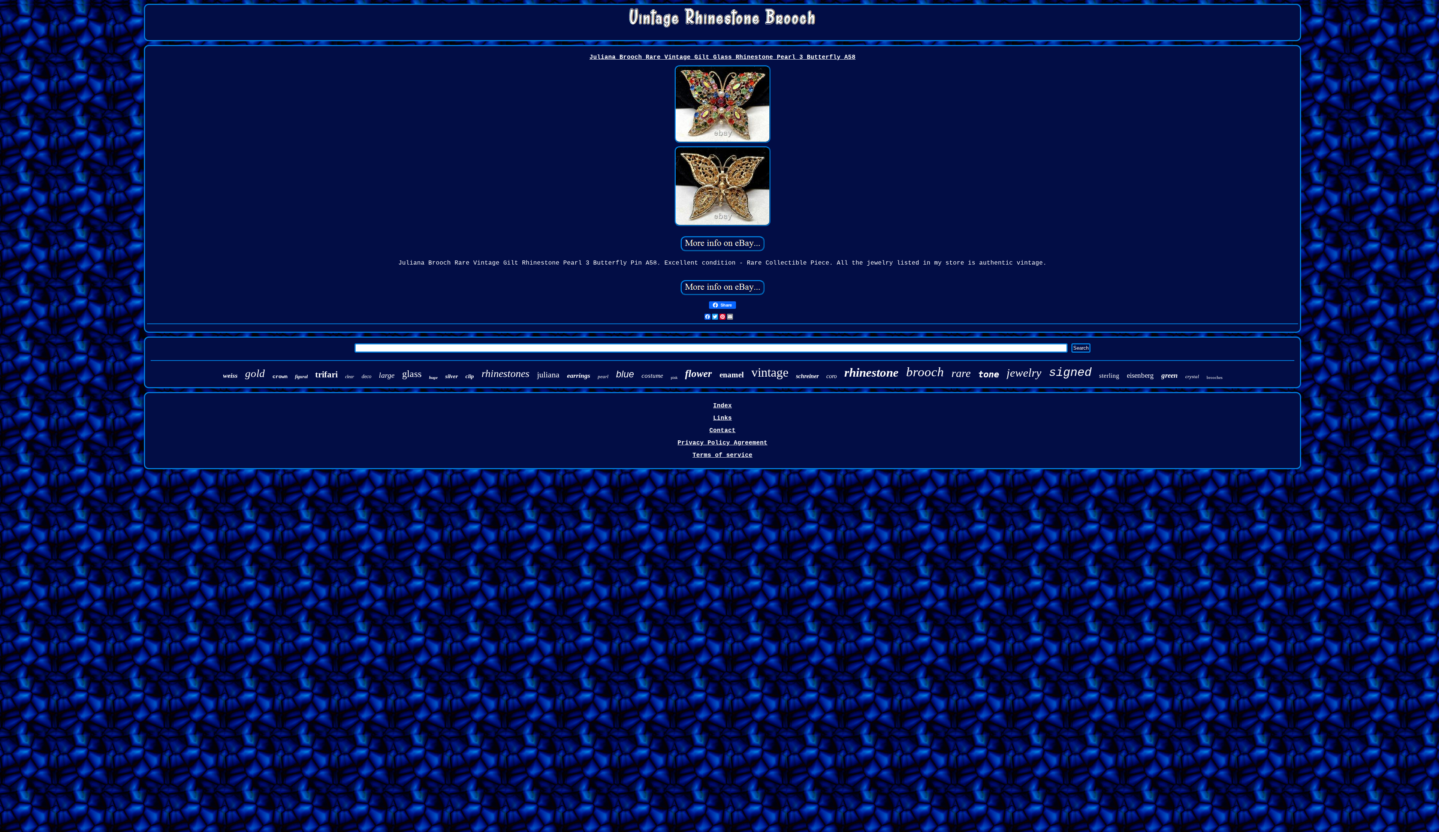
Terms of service (722, 455)
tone (988, 374)
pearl (603, 376)
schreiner (807, 376)
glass (412, 373)
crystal (1192, 376)
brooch (925, 372)
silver (451, 376)
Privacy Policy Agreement (722, 443)
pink (674, 378)
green (1169, 375)
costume (652, 375)
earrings (578, 375)
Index (722, 406)
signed (1070, 373)
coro (831, 376)
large (387, 375)
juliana (548, 374)
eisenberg (1140, 375)
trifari (326, 374)
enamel (732, 374)
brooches (1214, 377)
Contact (722, 430)
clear (349, 376)
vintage (769, 372)
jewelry (1024, 372)
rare (961, 373)
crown (279, 377)
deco (366, 376)
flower (698, 373)
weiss (230, 375)
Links (722, 418)
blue (625, 374)
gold (255, 373)
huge (433, 377)
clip (469, 376)
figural (301, 376)
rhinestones (506, 373)
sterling (1109, 375)
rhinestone (871, 372)
